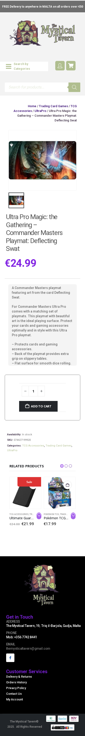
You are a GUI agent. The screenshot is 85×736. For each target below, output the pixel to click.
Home (32, 106)
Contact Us (14, 693)
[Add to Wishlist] (39, 516)
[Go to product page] (59, 493)
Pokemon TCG (51, 514)
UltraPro (40, 111)
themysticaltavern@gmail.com (28, 648)
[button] (24, 66)
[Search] (74, 87)
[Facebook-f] (10, 657)
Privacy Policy (16, 688)
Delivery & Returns (19, 676)
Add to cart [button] (67, 485)
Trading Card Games (53, 106)
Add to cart (41, 406)
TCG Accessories (33, 445)
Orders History (16, 682)
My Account (14, 699)
